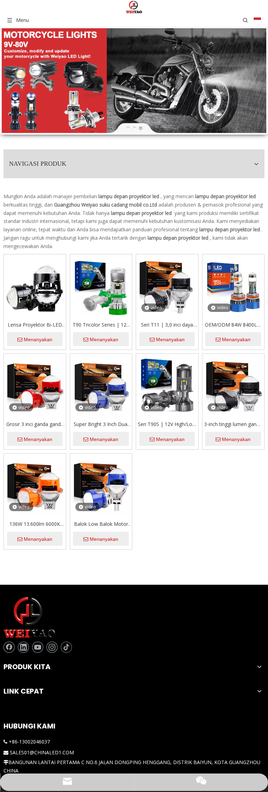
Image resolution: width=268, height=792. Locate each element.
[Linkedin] (23, 647)
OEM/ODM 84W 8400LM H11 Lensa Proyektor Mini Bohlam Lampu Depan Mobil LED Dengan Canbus (233, 325)
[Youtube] (37, 647)
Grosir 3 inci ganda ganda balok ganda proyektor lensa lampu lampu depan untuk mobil (35, 424)
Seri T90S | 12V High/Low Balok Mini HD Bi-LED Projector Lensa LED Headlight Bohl (167, 424)
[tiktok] (66, 647)
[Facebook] (9, 647)
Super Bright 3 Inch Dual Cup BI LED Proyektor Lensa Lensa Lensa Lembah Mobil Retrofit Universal (101, 424)
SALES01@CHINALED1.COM (42, 752)
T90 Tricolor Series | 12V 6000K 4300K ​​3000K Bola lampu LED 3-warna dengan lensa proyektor (101, 325)
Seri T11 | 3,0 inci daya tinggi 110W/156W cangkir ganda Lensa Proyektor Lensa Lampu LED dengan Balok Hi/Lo (167, 325)
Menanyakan (38, 339)
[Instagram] (52, 647)
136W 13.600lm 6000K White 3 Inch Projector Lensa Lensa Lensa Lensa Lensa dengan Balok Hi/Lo (34, 524)
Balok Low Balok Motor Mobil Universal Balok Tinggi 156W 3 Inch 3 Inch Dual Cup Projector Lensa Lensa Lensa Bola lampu (101, 524)
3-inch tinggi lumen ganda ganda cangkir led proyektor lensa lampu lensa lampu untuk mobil (233, 424)
